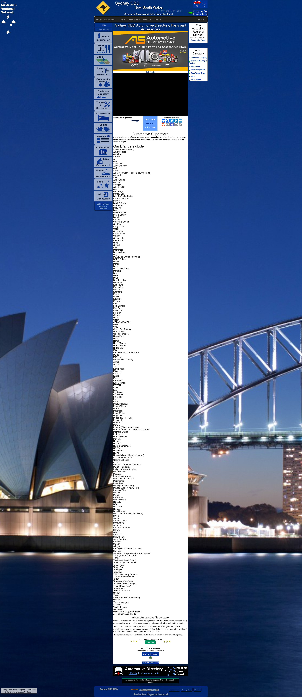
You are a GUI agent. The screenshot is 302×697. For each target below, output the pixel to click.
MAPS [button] (157, 19)
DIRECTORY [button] (133, 19)
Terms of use (174, 690)
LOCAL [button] (121, 19)
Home (99, 19)
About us (197, 690)
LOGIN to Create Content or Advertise (103, 206)
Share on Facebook (150, 654)
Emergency (109, 19)
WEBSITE (150, 642)
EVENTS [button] (146, 19)
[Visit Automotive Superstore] (150, 123)
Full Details (150, 72)
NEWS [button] (200, 19)
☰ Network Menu (103, 29)
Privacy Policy (187, 690)
